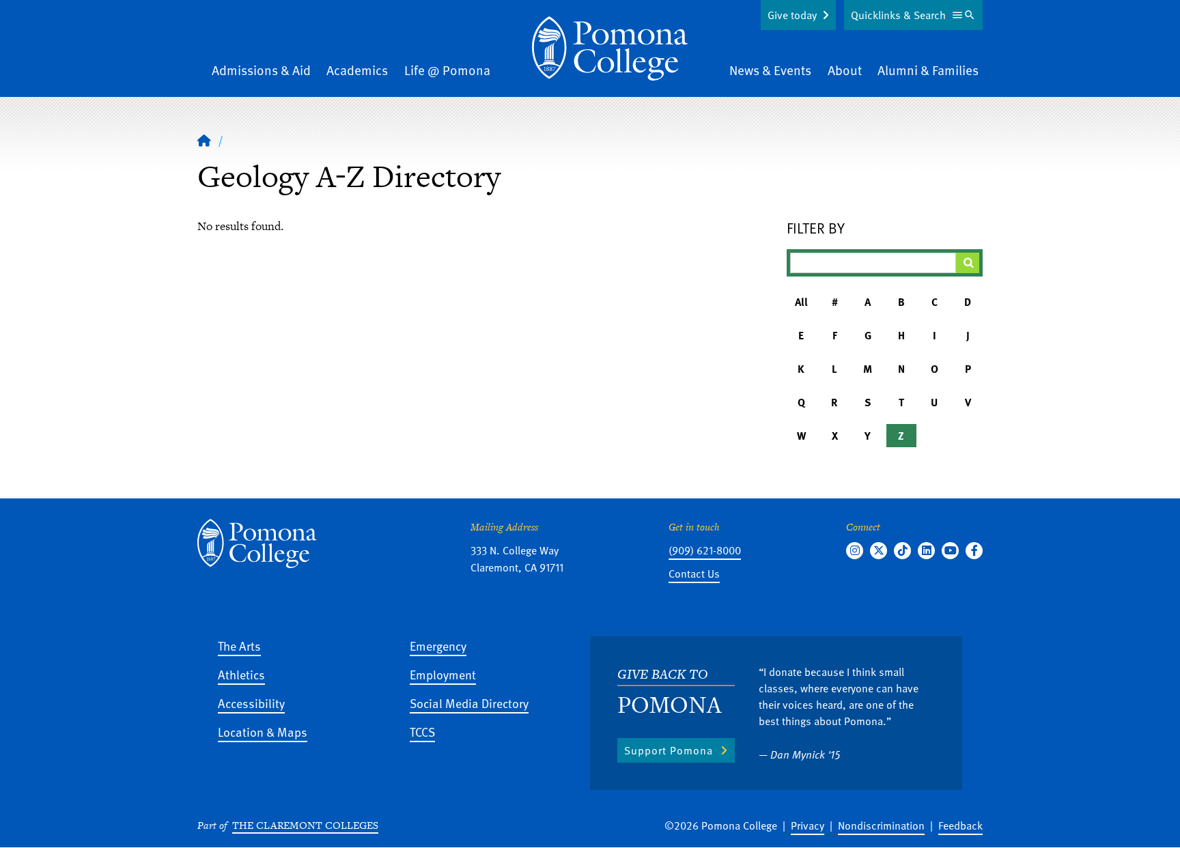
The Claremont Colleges (305, 825)
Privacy (807, 825)
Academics (357, 70)
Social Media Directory (469, 703)
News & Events (770, 70)
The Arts (239, 645)
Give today (792, 15)
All (801, 302)
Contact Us (694, 573)
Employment (443, 674)
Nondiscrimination (881, 825)
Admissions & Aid (261, 70)
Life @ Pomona (447, 70)
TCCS (422, 731)
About (845, 70)
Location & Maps (262, 731)
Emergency (438, 645)
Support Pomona (668, 750)
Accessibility (251, 703)
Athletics (241, 674)
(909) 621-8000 (705, 550)
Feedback (960, 825)
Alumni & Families (928, 70)
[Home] (610, 48)
